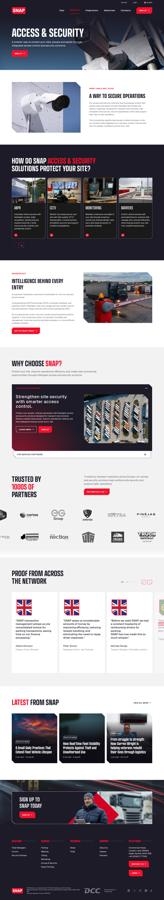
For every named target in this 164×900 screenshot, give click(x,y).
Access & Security (49, 863)
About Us (104, 848)
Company (126, 10)
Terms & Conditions (109, 890)
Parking (44, 848)
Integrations (91, 10)
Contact (124, 2)
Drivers (15, 851)
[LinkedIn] (128, 890)
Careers (103, 851)
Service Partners (19, 855)
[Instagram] (140, 890)
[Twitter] (134, 890)
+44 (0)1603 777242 (138, 856)
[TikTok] (151, 890)
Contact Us (137, 864)
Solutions (75, 10)
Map (62, 10)
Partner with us (95, 492)
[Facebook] (146, 890)
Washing (45, 851)
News (72, 848)
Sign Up (18, 53)
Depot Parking (47, 867)
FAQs (72, 851)
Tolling (44, 855)
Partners (103, 855)
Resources (109, 10)
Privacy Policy (108, 891)
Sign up (143, 10)
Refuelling (45, 859)
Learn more (25, 429)
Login (135, 2)
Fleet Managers (19, 848)
